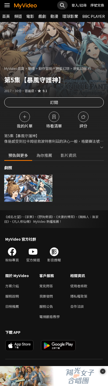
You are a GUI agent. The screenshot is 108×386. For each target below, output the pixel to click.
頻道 (18, 16)
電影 (30, 16)
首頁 (6, 16)
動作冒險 (45, 68)
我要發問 (46, 296)
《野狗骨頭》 (45, 216)
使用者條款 (78, 285)
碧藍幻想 (62, 68)
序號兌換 (97, 5)
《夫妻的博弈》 (65, 216)
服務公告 (46, 306)
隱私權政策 (78, 296)
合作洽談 (77, 306)
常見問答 (46, 285)
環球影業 (70, 16)
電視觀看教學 (49, 316)
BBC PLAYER (93, 16)
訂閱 (54, 102)
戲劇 (42, 16)
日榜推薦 (12, 306)
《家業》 (29, 216)
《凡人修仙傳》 (22, 221)
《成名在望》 (12, 216)
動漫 (54, 16)
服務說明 (12, 296)
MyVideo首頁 (14, 68)
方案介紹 (12, 285)
